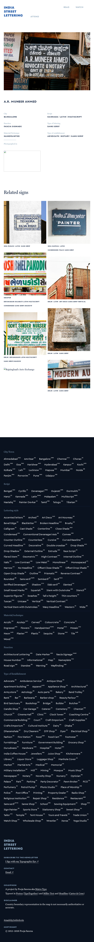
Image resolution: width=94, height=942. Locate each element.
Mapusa (55, 246)
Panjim (11, 246)
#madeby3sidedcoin (14, 920)
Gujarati (19, 301)
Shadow (28, 305)
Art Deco (63, 301)
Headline (63, 893)
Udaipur (7, 297)
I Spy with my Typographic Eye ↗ (22, 861)
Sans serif (53, 126)
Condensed (53, 250)
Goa (5, 246)
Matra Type (41, 889)
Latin (63, 116)
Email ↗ (9, 872)
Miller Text (48, 893)
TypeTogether (31, 893)
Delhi (50, 301)
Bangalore (10, 116)
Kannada (52, 116)
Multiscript (75, 116)
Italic (61, 250)
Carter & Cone (76, 893)
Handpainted (12, 135)
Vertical (82, 301)
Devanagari (9, 301)
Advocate (53, 135)
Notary (65, 135)
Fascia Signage (13, 126)
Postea (19, 893)
